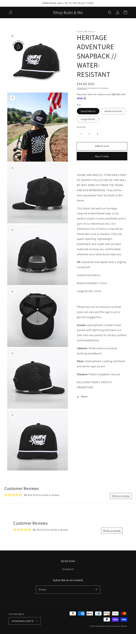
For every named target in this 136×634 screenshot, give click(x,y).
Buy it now (102, 156)
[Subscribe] (96, 589)
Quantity (81, 126)
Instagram (68, 569)
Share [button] (84, 396)
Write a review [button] (121, 496)
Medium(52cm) (113, 111)
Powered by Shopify (118, 626)
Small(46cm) (88, 111)
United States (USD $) (22, 620)
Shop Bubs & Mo (103, 626)
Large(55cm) (88, 119)
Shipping (81, 88)
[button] (11, 12)
